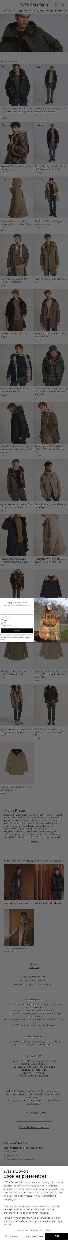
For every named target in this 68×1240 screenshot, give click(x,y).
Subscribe (17, 631)
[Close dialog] (66, 599)
